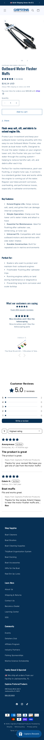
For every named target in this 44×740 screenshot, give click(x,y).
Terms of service (16, 730)
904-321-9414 (10, 695)
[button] (5, 10)
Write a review (22, 421)
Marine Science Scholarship (17, 661)
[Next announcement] (39, 2)
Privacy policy (32, 727)
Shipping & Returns (13, 595)
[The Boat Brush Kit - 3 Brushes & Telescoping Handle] (22, 345)
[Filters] (4, 431)
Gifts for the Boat (12, 568)
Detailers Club (11, 638)
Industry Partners (12, 650)
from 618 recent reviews (22, 310)
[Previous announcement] (4, 2)
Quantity (5, 98)
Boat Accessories (12, 563)
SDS (7, 617)
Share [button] (6, 121)
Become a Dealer (12, 606)
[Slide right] (27, 60)
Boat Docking (10, 557)
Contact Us (10, 601)
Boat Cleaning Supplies (15, 546)
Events (8, 633)
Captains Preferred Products (21, 724)
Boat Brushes (10, 540)
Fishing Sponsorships (14, 655)
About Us (9, 589)
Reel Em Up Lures (12, 574)
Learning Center (12, 612)
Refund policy (20, 727)
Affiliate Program (12, 644)
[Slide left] (16, 60)
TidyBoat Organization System (18, 551)
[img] (22, 306)
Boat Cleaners (11, 535)
